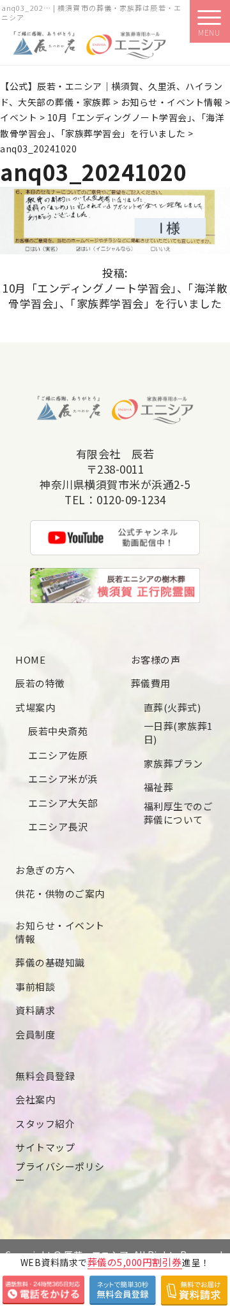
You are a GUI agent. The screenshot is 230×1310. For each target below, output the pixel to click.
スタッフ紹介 (45, 1123)
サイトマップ (45, 1147)
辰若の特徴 (40, 683)
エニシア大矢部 (63, 803)
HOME (30, 659)
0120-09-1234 (130, 499)
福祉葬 (159, 787)
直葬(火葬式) (172, 707)
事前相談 (35, 986)
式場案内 (35, 707)
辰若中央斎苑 (58, 731)
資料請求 (35, 1010)
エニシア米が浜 (63, 778)
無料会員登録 (45, 1075)
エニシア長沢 (58, 826)
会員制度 (35, 1034)
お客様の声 (156, 659)
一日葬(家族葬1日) (178, 732)
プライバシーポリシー (60, 1173)
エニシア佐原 (58, 755)
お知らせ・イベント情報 (60, 932)
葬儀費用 (151, 683)
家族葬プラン (173, 763)
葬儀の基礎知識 (50, 962)
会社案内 (35, 1099)
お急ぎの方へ (45, 870)
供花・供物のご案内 (60, 893)
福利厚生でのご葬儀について (178, 812)
